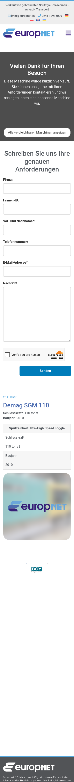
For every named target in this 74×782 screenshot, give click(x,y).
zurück (11, 397)
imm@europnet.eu (23, 15)
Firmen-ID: (11, 200)
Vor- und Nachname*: (19, 221)
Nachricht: (10, 283)
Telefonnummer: (15, 242)
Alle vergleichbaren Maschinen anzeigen (37, 132)
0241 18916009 (51, 15)
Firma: (8, 180)
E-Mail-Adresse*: (16, 262)
